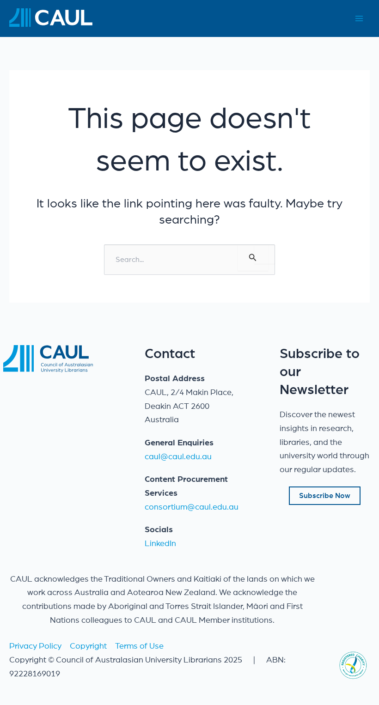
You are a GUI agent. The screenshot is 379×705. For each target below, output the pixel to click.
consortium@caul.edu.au (191, 507)
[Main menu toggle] (359, 19)
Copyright (88, 646)
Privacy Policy (35, 646)
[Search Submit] (253, 257)
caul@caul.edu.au (178, 457)
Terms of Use (139, 646)
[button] (325, 495)
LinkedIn (160, 544)
